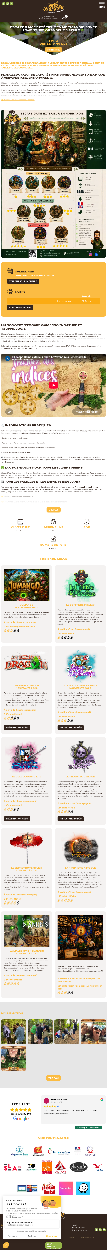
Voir (53, 1078)
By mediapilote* (88, 1237)
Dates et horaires (79, 1230)
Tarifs (74, 1225)
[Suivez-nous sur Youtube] (11, 3)
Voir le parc (53, 50)
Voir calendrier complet (23, 281)
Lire (53, 510)
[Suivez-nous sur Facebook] (3, 3)
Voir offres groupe (20, 307)
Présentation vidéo (17, 727)
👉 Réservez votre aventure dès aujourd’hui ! (18, 100)
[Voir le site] (19, 1151)
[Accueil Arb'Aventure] (53, 13)
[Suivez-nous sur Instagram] (7, 3)
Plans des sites (78, 1227)
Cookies (71, 1237)
